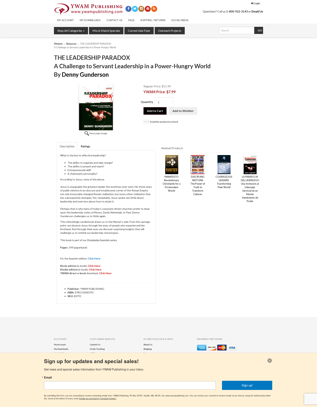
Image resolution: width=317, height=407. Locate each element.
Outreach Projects (169, 30)
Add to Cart (155, 110)
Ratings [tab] (85, 146)
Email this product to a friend (164, 121)
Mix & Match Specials (106, 30)
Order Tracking (97, 349)
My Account (65, 20)
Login (257, 3)
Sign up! (247, 385)
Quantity (147, 101)
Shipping (147, 349)
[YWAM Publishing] (88, 9)
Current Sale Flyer (139, 30)
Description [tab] (67, 146)
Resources (71, 43)
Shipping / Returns (152, 20)
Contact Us (114, 20)
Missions (58, 43)
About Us (147, 344)
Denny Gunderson (85, 74)
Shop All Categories (70, 30)
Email (48, 377)
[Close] (269, 360)
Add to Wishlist (183, 110)
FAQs (131, 20)
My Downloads (90, 20)
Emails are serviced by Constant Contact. (97, 398)
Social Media (179, 20)
